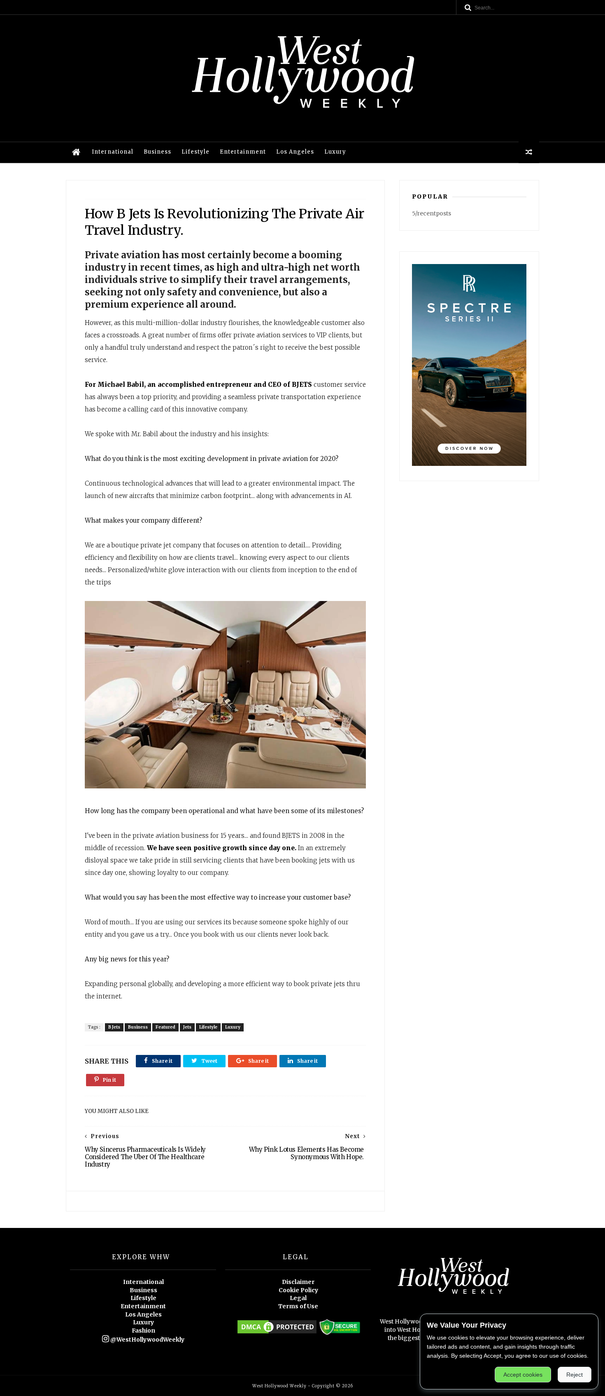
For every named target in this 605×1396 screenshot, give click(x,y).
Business (157, 151)
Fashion (143, 1330)
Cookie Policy (298, 1290)
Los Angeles (295, 151)
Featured (165, 1027)
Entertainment (243, 151)
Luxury (335, 151)
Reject (574, 1374)
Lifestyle (195, 151)
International (112, 151)
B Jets (114, 1027)
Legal (298, 1298)
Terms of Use (298, 1306)
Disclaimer (298, 1282)
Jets (187, 1027)
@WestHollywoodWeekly (146, 1339)
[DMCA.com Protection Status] (277, 1333)
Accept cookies (522, 1374)
